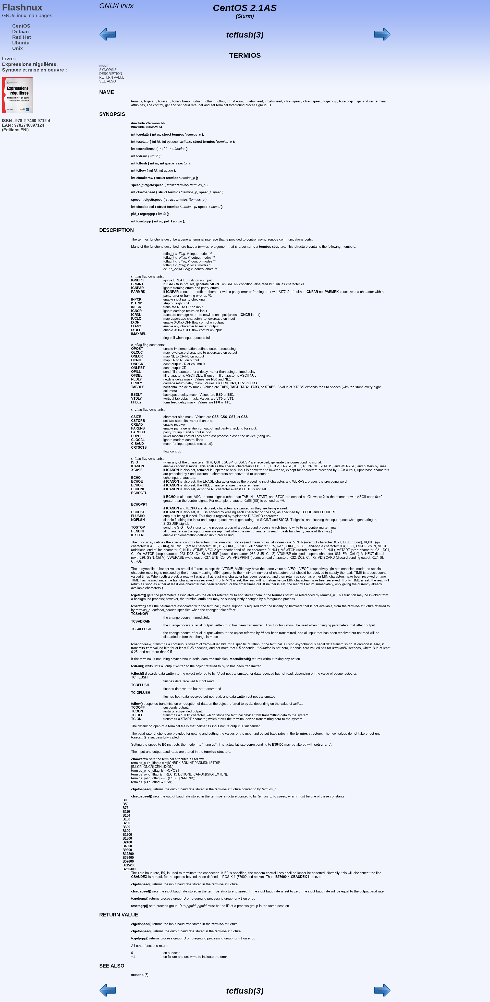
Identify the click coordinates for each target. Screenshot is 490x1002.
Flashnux (22, 7)
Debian (20, 31)
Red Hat (21, 37)
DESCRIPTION (110, 74)
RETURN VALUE (112, 77)
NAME (104, 66)
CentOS (21, 26)
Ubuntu (21, 42)
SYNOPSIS (108, 70)
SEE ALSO (107, 81)
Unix (17, 48)
